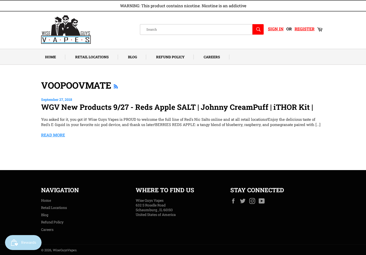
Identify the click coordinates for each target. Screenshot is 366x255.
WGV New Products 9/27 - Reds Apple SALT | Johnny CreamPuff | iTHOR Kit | (177, 107)
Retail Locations (92, 57)
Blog (132, 57)
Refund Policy (170, 57)
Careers (212, 57)
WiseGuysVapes (64, 250)
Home (50, 57)
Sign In (276, 28)
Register (304, 28)
